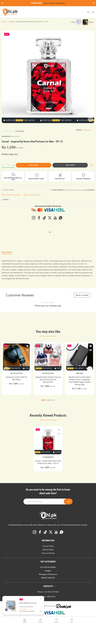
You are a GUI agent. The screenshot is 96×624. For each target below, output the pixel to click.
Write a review (82, 295)
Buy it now (70, 165)
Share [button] (6, 199)
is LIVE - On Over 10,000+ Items (54, 3)
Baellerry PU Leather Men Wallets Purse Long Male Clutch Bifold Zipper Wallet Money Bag (80, 381)
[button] (2, 3)
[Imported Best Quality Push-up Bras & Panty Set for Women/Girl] (48, 356)
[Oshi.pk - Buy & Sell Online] (10, 12)
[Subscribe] (68, 501)
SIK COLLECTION (16, 373)
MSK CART (79, 373)
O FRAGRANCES (48, 457)
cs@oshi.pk (50, 596)
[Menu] (93, 12)
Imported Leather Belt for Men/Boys (16, 378)
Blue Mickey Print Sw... (28, 603)
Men (16, 154)
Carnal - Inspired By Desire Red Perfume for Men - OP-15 (48, 462)
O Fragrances (86, 130)
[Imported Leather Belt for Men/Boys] (16, 356)
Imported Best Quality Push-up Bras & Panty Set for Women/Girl (48, 379)
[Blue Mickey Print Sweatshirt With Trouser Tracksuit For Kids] (11, 605)
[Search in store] (88, 12)
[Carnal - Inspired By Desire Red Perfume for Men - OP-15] (48, 440)
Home (4, 22)
